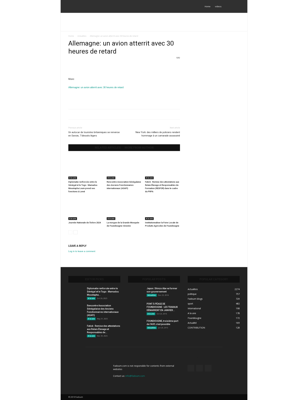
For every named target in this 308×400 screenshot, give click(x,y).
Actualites (81, 36)
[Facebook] (226, 6)
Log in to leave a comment (81, 251)
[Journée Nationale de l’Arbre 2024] (85, 208)
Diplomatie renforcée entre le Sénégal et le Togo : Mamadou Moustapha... (103, 291)
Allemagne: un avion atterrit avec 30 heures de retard (96, 87)
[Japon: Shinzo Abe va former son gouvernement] (136, 292)
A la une (72, 178)
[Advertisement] (154, 24)
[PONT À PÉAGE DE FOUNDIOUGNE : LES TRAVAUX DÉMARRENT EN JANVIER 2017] (136, 307)
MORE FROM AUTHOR (139, 147)
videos (218, 6)
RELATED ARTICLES (108, 147)
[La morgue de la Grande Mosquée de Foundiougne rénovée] (124, 208)
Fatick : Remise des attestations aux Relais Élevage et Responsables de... (103, 329)
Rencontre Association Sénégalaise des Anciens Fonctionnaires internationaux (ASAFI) (124, 185)
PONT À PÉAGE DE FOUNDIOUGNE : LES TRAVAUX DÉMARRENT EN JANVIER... (162, 307)
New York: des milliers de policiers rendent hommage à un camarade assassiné (158, 134)
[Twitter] (232, 6)
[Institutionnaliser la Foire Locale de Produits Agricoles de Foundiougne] (162, 208)
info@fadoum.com (135, 375)
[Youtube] (237, 6)
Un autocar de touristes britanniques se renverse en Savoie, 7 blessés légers (94, 134)
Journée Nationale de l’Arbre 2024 (84, 222)
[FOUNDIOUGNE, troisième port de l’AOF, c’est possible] (136, 325)
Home (207, 6)
